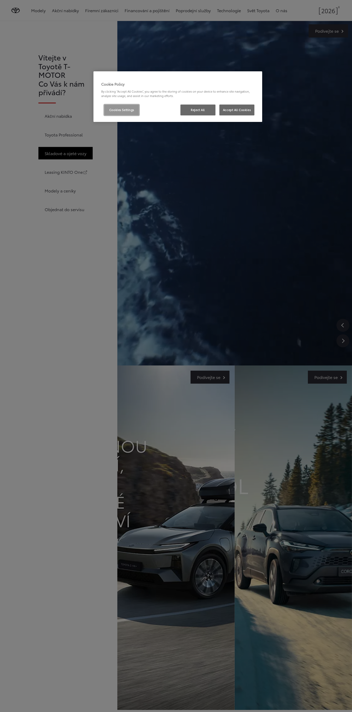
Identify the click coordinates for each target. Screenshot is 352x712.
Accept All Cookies (237, 110)
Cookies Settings (121, 110)
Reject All (198, 110)
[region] (177, 96)
